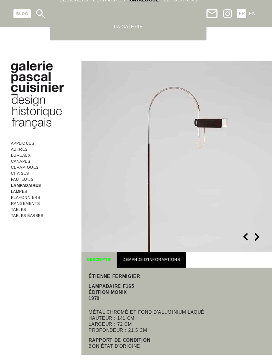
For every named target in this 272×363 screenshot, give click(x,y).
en (252, 13)
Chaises (20, 173)
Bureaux (21, 155)
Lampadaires (26, 185)
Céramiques (25, 167)
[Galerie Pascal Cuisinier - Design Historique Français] (37, 128)
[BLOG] (22, 13)
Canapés (20, 161)
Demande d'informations (151, 259)
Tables (18, 209)
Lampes (19, 191)
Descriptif (99, 259)
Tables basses (27, 215)
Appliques (22, 143)
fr (242, 13)
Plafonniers (25, 197)
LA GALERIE (128, 26)
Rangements (25, 203)
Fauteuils (22, 179)
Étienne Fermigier (114, 276)
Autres (19, 149)
